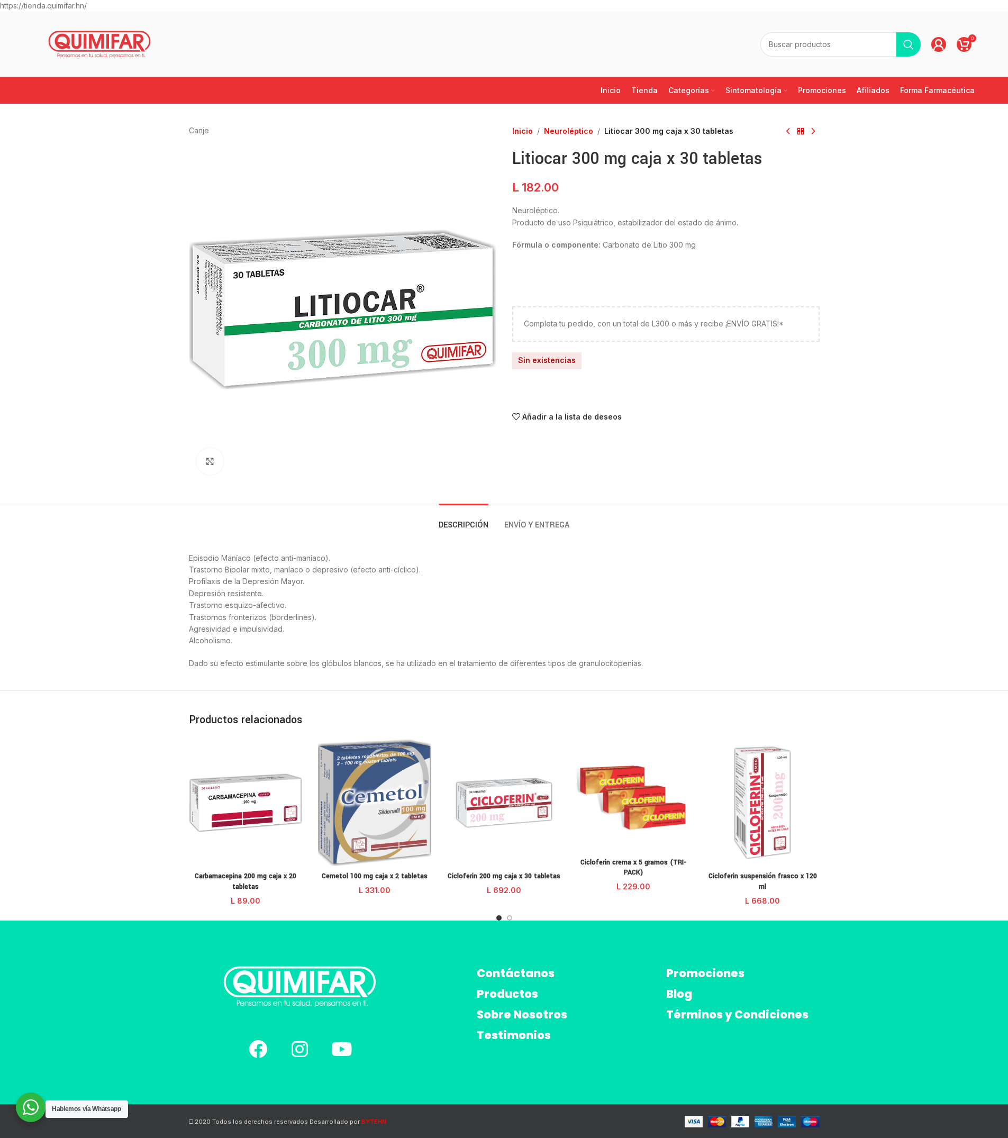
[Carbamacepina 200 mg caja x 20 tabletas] (245, 803)
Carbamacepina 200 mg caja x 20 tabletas (245, 881)
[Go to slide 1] (499, 918)
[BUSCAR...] (908, 44)
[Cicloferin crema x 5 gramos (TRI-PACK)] (633, 795)
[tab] (463, 520)
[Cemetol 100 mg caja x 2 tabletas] (374, 803)
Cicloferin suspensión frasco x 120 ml (763, 881)
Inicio (522, 130)
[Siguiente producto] (813, 131)
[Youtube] (342, 1049)
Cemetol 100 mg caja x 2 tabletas (375, 876)
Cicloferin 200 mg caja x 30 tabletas (504, 876)
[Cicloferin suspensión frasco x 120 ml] (762, 803)
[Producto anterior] (788, 131)
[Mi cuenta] (938, 44)
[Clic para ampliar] (210, 461)
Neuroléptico (568, 130)
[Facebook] (258, 1049)
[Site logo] (99, 43)
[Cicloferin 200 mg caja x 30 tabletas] (503, 803)
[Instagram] (300, 1049)
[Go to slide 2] (509, 918)
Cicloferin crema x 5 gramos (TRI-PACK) (633, 868)
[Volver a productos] (800, 131)
